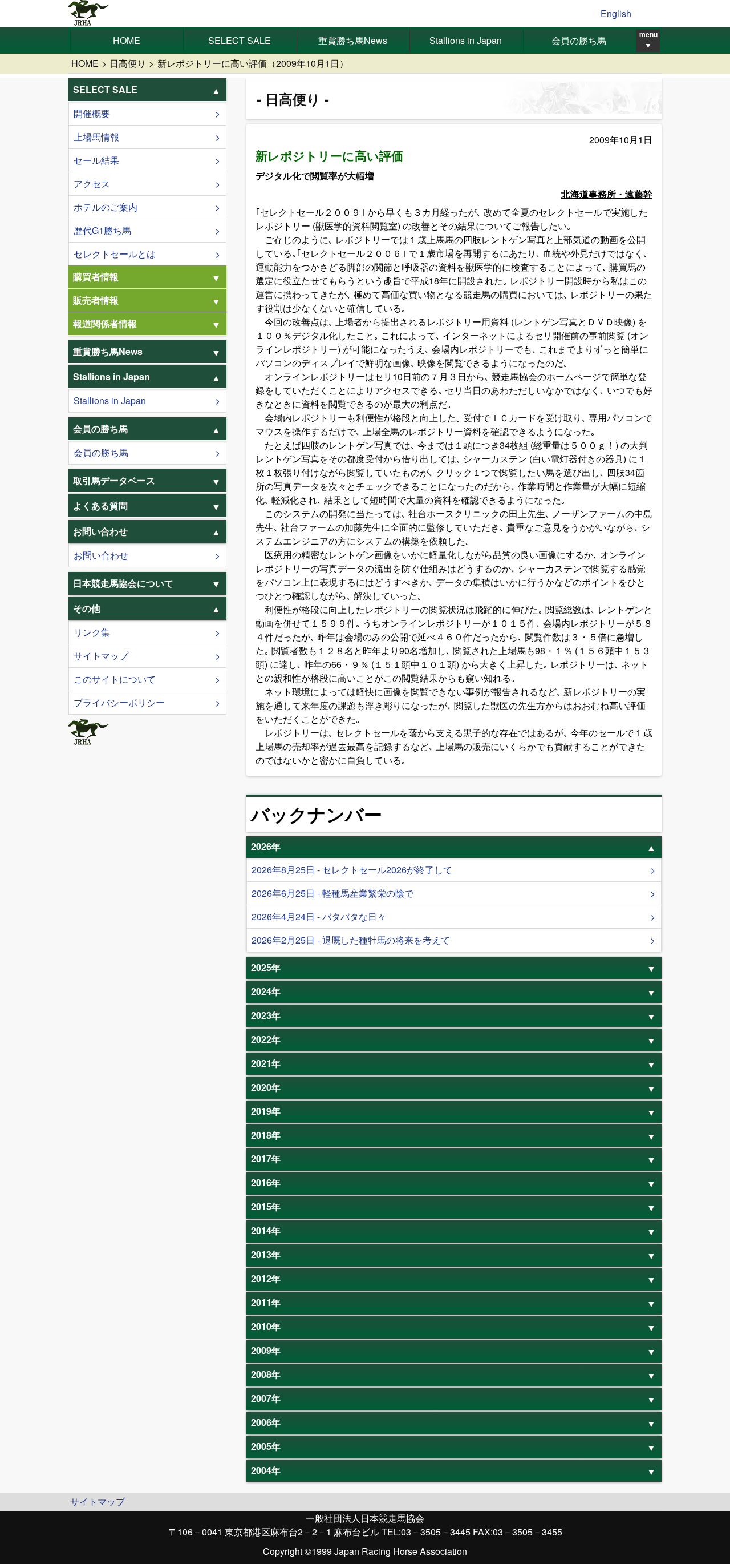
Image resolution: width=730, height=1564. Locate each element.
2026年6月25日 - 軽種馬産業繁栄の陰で (332, 893)
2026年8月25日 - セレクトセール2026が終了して (352, 869)
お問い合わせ (101, 555)
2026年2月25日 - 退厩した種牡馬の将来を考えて (351, 939)
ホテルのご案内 (105, 206)
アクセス (92, 183)
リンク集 (92, 632)
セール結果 (96, 160)
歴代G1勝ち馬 (102, 230)
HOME (126, 40)
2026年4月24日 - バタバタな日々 (319, 916)
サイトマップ (101, 655)
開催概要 (92, 113)
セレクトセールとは (115, 253)
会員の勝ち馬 (578, 40)
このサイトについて (115, 679)
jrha (89, 13)
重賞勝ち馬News (352, 40)
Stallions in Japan (465, 40)
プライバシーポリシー (119, 702)
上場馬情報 (96, 136)
